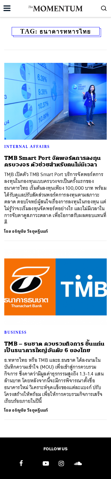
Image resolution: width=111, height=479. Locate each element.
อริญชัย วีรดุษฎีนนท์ (30, 231)
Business (15, 332)
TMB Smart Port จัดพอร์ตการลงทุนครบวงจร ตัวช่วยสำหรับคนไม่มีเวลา (52, 161)
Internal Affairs (27, 146)
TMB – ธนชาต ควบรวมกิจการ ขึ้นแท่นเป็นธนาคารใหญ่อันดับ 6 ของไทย (54, 347)
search (104, 8)
